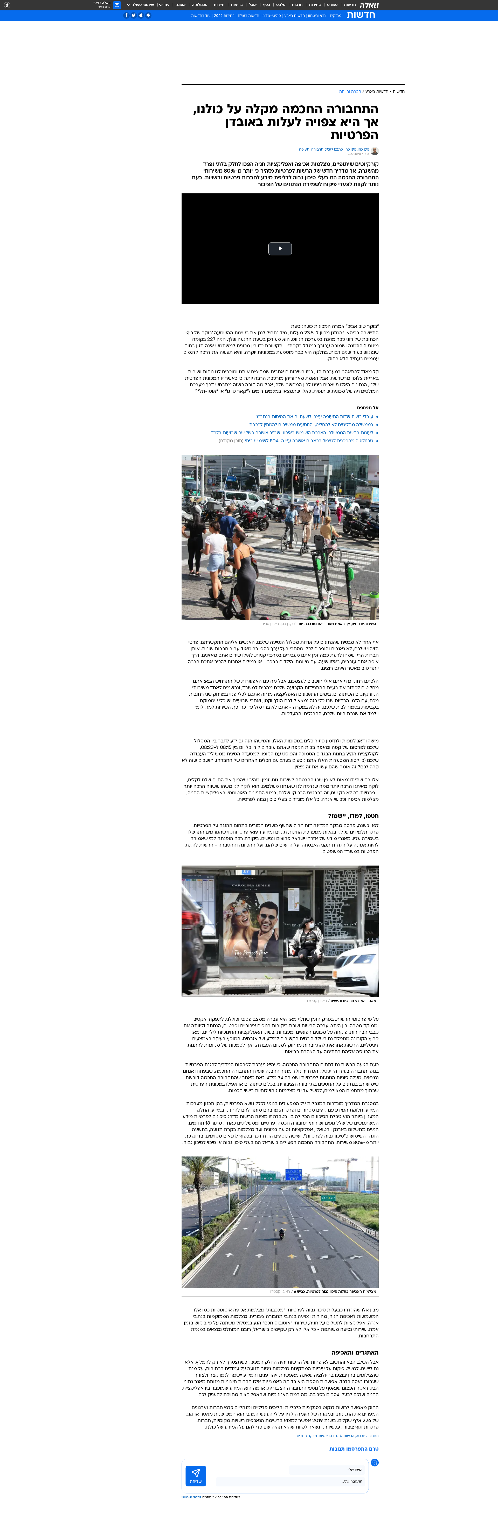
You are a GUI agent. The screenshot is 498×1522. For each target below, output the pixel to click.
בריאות (237, 5)
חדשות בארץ (294, 16)
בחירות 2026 (224, 16)
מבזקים (335, 16)
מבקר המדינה (306, 1436)
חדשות (350, 5)
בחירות (315, 5)
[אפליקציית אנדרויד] (148, 15)
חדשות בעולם (248, 16)
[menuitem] (347, 5)
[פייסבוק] (126, 15)
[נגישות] (7, 5)
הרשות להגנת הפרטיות (336, 1436)
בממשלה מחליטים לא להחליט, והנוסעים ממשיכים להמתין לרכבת (311, 425)
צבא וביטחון (317, 16)
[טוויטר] (133, 15)
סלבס (281, 5)
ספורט (332, 5)
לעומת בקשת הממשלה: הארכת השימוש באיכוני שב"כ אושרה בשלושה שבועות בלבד (292, 433)
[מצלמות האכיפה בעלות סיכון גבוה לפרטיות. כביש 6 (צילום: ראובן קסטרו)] (280, 1226)
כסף (266, 5)
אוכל (253, 5)
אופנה (181, 5)
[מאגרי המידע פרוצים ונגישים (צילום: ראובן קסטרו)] (280, 935)
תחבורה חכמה (367, 1436)
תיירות (219, 5)
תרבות (297, 5)
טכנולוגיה (200, 5)
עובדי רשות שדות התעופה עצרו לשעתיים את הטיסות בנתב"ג (314, 417)
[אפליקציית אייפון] (141, 15)
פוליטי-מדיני (271, 16)
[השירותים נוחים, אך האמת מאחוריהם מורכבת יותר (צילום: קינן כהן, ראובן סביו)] (280, 542)
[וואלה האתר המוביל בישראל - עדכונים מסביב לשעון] (369, 5)
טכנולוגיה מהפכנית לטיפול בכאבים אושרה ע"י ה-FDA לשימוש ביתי (309, 441)
